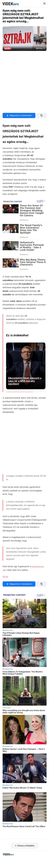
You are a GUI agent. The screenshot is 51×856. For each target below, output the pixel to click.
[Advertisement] (25, 80)
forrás (5, 576)
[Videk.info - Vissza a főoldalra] (10, 3)
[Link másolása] (41, 115)
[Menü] (44, 3)
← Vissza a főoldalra (24, 845)
